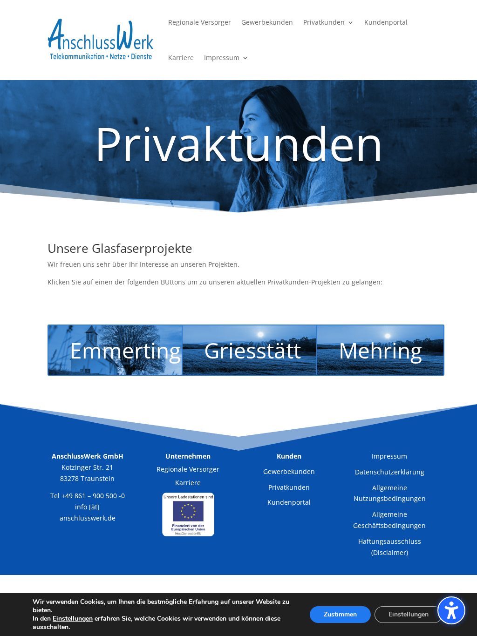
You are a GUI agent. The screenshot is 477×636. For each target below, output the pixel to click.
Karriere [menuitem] (181, 57)
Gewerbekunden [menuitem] (267, 22)
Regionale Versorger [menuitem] (199, 22)
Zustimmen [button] (340, 614)
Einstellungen (408, 614)
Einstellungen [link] (73, 618)
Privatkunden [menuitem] (324, 22)
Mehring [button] (380, 350)
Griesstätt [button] (252, 350)
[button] (451, 610)
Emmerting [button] (125, 350)
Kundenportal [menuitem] (386, 22)
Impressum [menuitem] (221, 57)
